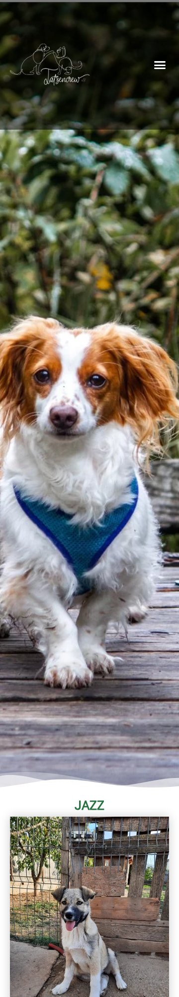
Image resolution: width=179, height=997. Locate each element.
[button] (160, 65)
